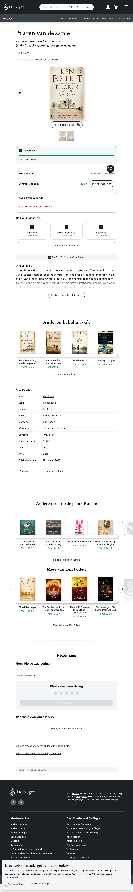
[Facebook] (13, 802)
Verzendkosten (74, 840)
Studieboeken (124, 18)
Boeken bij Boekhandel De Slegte (83, 832)
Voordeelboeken (107, 18)
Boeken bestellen (19, 824)
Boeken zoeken (18, 828)
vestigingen (81, 796)
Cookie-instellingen (40, 883)
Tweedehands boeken (71, 18)
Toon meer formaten (65, 245)
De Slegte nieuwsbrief (77, 857)
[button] (11, 523)
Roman (61, 471)
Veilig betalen (73, 836)
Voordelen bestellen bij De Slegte (83, 828)
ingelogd (60, 745)
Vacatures (71, 853)
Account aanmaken (20, 857)
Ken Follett (22, 52)
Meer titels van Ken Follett (66, 625)
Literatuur (50, 471)
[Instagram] (21, 802)
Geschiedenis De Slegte (78, 824)
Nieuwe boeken (91, 18)
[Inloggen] (108, 7)
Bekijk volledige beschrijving (65, 295)
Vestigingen (72, 849)
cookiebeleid (11, 877)
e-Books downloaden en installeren (28, 849)
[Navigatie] (126, 7)
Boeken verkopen (19, 832)
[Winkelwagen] (116, 7)
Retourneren (16, 845)
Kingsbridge (78, 257)
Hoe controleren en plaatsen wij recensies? (38, 753)
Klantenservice (19, 818)
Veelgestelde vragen (110, 799)
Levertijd (14, 840)
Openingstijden (18, 836)
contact (75, 793)
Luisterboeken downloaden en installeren (31, 853)
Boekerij (47, 409)
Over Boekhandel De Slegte (83, 818)
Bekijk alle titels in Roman (66, 559)
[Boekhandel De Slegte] (14, 7)
